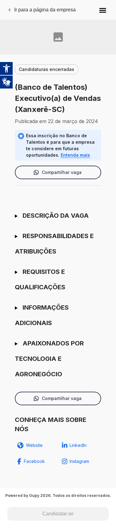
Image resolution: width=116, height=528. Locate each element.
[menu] (103, 10)
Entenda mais (75, 155)
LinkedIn (78, 445)
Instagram (79, 461)
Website (34, 445)
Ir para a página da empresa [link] (45, 9)
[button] (103, 10)
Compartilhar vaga (62, 172)
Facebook (34, 461)
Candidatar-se (58, 513)
